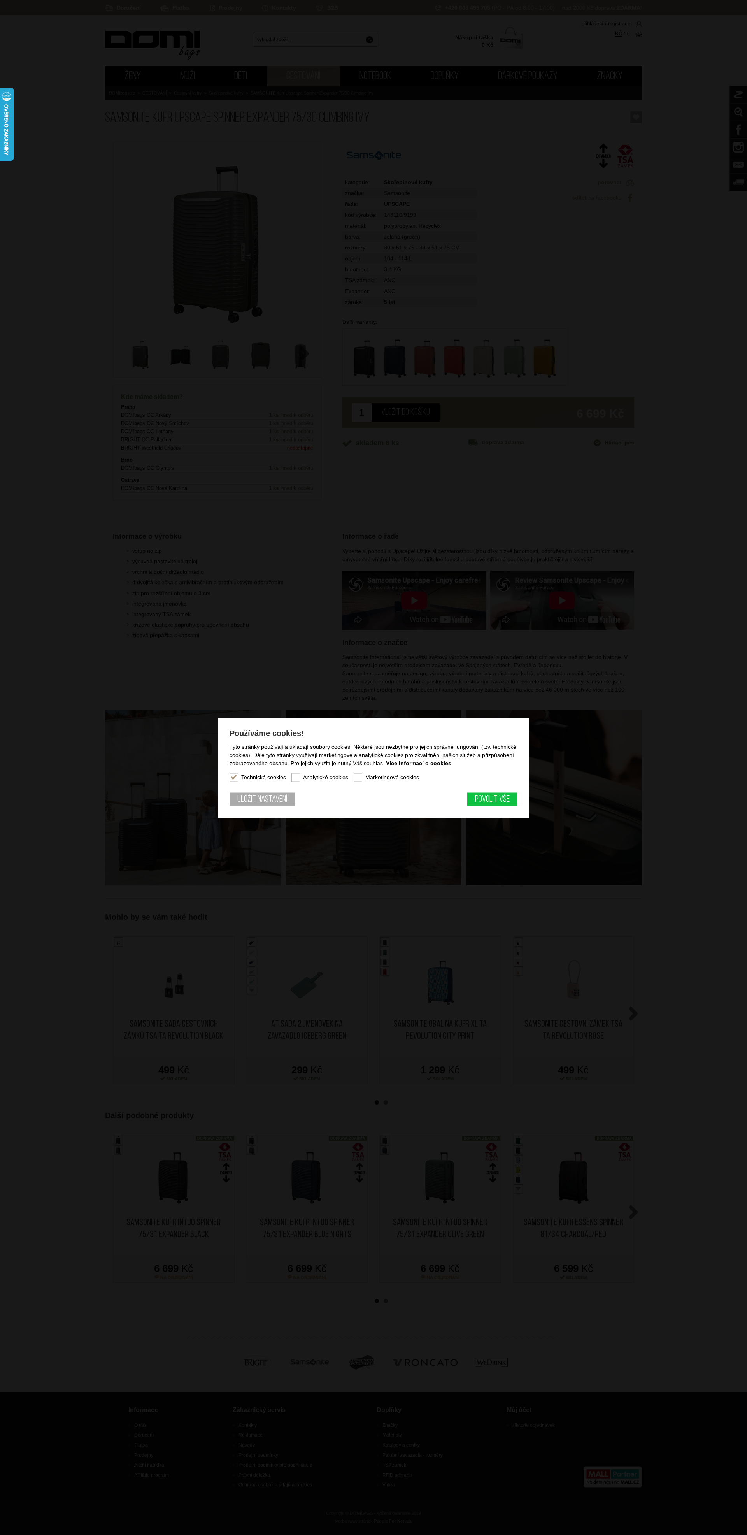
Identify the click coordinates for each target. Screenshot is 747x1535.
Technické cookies (263, 777)
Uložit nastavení (262, 799)
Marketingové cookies (392, 777)
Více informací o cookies (418, 763)
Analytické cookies (325, 777)
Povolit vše (492, 799)
